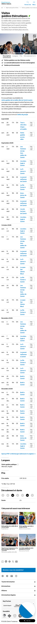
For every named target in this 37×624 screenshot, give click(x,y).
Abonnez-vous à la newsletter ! (13, 570)
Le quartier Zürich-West (23, 271)
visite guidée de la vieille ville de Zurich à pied (16, 100)
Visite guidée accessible (22, 136)
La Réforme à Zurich (23, 187)
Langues (15, 56)
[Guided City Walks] (18, 43)
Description (7, 56)
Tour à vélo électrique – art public (23, 126)
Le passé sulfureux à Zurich (23, 354)
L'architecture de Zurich (23, 211)
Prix (21, 56)
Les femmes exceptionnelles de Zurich (23, 152)
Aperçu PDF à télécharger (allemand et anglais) (17, 454)
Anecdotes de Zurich (23, 195)
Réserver (31, 124)
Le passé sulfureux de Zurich (23, 179)
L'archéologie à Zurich (23, 163)
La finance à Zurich (23, 171)
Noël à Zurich (22, 377)
